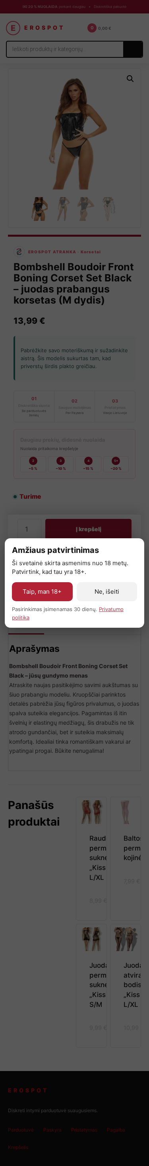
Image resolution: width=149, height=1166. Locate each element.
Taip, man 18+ (42, 591)
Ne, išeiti (107, 591)
